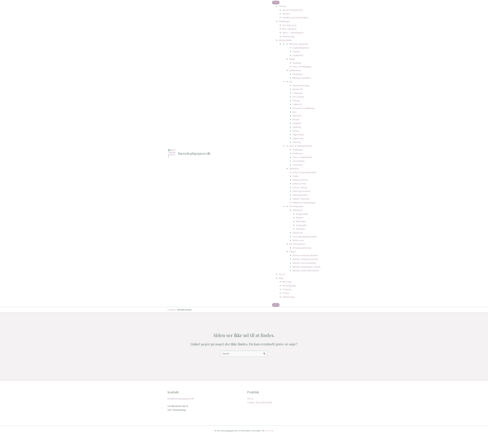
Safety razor (298, 240)
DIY (290, 81)
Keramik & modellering (303, 108)
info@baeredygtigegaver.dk (180, 398)
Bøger (292, 59)
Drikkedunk (298, 149)
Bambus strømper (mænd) (305, 259)
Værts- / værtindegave (292, 32)
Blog (281, 278)
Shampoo (300, 229)
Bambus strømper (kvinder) (305, 255)
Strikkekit (297, 123)
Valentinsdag (288, 36)
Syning (296, 130)
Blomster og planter (298, 44)
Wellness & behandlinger (304, 202)
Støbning (297, 127)
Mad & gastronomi (301, 191)
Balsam (299, 217)
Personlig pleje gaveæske (305, 236)
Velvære (286, 13)
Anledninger (284, 21)
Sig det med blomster (292, 10)
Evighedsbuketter (301, 47)
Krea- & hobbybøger (302, 66)
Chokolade (298, 74)
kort (294, 112)
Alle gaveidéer (285, 40)
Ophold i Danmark (301, 198)
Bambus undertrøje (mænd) (306, 270)
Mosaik (296, 119)
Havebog (297, 63)
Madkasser (298, 153)
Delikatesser (295, 70)
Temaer (282, 6)
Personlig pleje (296, 206)
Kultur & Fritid (299, 183)
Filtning (296, 100)
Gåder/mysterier (300, 180)
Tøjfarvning (298, 138)
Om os (282, 274)
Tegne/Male (298, 134)
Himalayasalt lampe (302, 248)
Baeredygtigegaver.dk (194, 153)
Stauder (296, 51)
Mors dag (286, 281)
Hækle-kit (297, 104)
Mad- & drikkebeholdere (300, 146)
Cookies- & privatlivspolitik (259, 402)
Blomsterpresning (301, 85)
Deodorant (298, 232)
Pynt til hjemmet (297, 244)
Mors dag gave (289, 29)
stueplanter (298, 55)
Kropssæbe (301, 225)
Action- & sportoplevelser (305, 172)
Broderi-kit (298, 89)
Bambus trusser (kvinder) (304, 263)
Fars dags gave (289, 25)
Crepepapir (298, 93)
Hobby (296, 176)
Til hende (286, 289)
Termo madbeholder (302, 157)
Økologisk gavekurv (302, 78)
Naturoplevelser (300, 195)
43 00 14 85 (269, 431)
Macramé (297, 115)
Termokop (297, 165)
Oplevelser (294, 168)
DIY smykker (298, 97)
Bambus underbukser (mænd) (307, 266)
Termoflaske (298, 161)
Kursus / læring (300, 187)
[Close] (276, 305)
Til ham (285, 293)
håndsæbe (301, 221)
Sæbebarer (298, 210)
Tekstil (292, 251)
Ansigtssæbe (302, 214)
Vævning (297, 142)
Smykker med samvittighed (295, 17)
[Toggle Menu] (276, 2)
